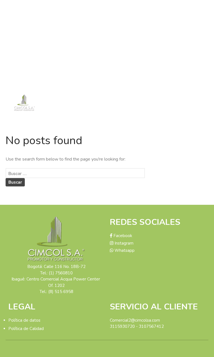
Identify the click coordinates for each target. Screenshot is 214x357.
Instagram (123, 243)
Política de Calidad (26, 328)
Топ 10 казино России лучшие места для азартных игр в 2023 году (180, 77)
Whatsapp (124, 250)
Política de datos (24, 320)
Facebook (122, 235)
